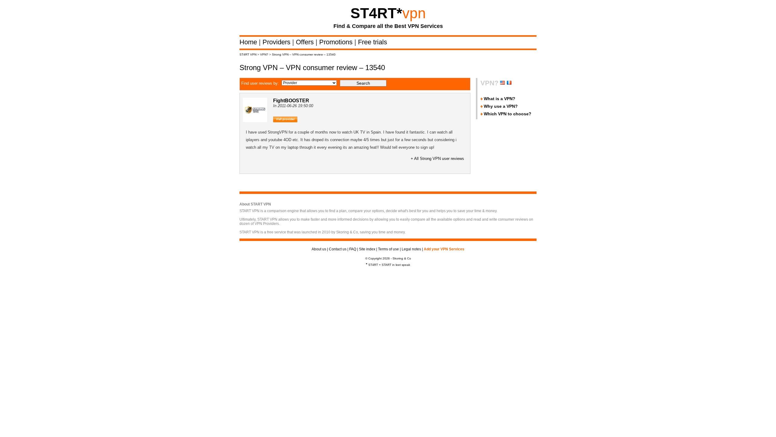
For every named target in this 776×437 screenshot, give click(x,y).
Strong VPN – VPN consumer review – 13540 (304, 54)
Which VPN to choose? (507, 113)
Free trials (372, 42)
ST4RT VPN (247, 54)
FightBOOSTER (291, 100)
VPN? (264, 54)
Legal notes (411, 249)
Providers (277, 42)
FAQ (352, 249)
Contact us (337, 249)
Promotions (336, 42)
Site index (367, 249)
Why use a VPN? (501, 106)
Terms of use (388, 249)
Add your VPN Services (444, 249)
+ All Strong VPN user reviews (437, 158)
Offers (306, 42)
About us (319, 249)
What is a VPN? (499, 98)
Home (249, 42)
